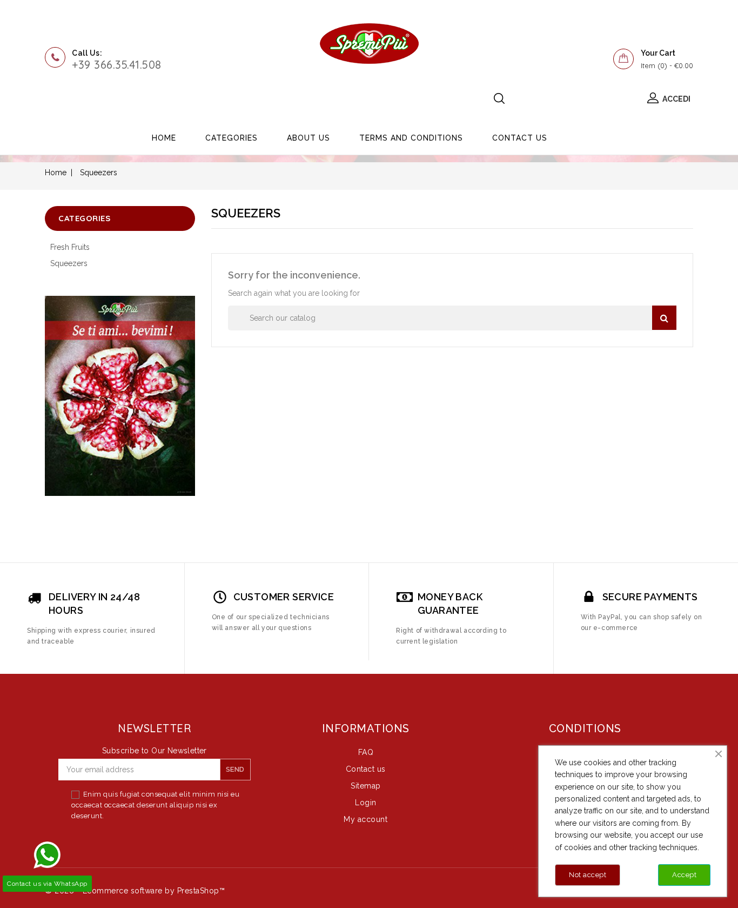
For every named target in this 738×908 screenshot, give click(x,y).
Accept (684, 875)
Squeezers (69, 263)
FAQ (366, 752)
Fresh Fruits (70, 247)
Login (366, 802)
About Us (308, 138)
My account (365, 819)
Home (164, 138)
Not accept (587, 875)
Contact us (519, 138)
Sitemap (366, 785)
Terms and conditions (411, 138)
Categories (231, 138)
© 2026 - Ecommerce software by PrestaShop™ (135, 890)
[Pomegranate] (120, 396)
